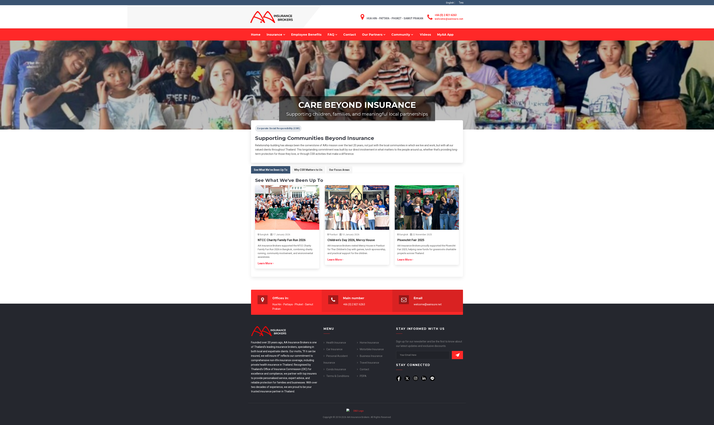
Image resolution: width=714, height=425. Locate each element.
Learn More (265, 263)
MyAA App (445, 34)
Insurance (275, 34)
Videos (425, 34)
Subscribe (457, 355)
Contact (349, 34)
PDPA (363, 376)
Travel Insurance (369, 362)
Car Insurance (334, 349)
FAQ (331, 34)
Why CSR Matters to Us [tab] (308, 169)
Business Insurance (371, 355)
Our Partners (372, 34)
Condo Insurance (336, 369)
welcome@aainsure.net (449, 18)
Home (255, 34)
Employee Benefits (306, 34)
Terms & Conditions (337, 376)
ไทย (461, 2)
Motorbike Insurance (372, 349)
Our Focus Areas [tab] (339, 169)
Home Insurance (369, 342)
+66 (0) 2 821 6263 (446, 15)
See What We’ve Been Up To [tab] (270, 169)
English (450, 2)
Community (401, 34)
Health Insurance (336, 342)
